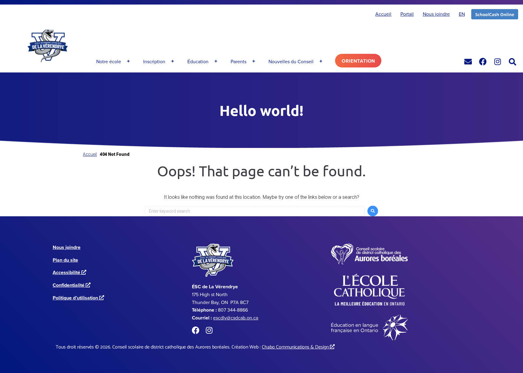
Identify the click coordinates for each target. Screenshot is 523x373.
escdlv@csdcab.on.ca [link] (235, 317)
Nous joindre (67, 247)
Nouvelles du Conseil (291, 61)
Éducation (198, 61)
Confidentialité (70, 285)
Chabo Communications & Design (297, 347)
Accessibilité (68, 272)
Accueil (90, 154)
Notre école (108, 61)
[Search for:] (254, 211)
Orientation (358, 60)
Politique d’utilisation (77, 297)
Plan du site (65, 260)
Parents (238, 61)
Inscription (154, 61)
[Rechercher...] (513, 62)
